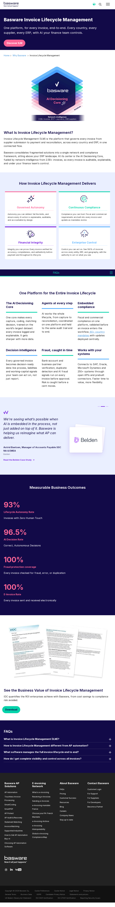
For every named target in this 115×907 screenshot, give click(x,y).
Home (6, 55)
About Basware (69, 783)
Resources (64, 802)
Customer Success (68, 798)
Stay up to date (66, 820)
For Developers (94, 802)
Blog (62, 807)
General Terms (10, 894)
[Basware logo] (15, 863)
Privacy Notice (88, 891)
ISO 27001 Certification (67, 898)
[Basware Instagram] (6, 869)
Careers (63, 811)
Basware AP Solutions (11, 785)
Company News (67, 815)
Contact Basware (98, 783)
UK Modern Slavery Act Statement (18, 898)
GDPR (39, 894)
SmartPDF (8, 809)
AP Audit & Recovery (13, 818)
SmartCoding (10, 804)
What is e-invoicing (40, 792)
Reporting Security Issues (90, 898)
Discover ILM (14, 43)
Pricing (63, 794)
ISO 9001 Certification (44, 898)
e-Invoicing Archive (40, 821)
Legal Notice (74, 891)
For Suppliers (93, 798)
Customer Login (94, 789)
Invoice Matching (11, 826)
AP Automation (10, 792)
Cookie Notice (59, 891)
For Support (92, 794)
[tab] (99, 406)
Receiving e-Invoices (41, 797)
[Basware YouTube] (18, 869)
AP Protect (9, 813)
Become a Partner (95, 807)
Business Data (26, 894)
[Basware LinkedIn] (11, 869)
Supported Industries (13, 831)
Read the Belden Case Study (19, 460)
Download (11, 709)
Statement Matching (13, 822)
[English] (94, 5)
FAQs (62, 789)
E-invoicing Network (39, 785)
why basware (19, 55)
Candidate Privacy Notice (55, 894)
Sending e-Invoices (40, 801)
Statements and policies (79, 894)
